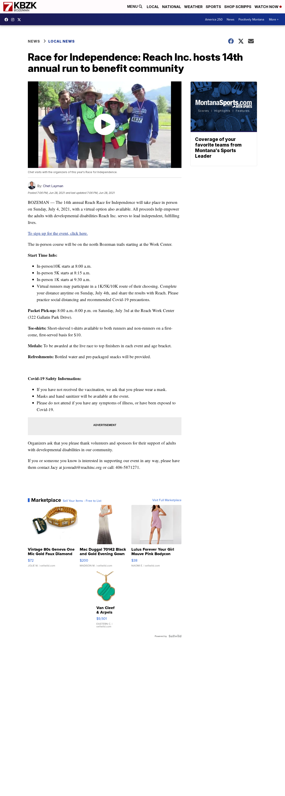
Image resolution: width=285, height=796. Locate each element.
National (171, 6)
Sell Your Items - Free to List (82, 500)
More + (274, 19)
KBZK (20, 19)
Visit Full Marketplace (166, 500)
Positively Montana (251, 19)
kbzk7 (7, 19)
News (230, 19)
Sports (213, 6)
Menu (133, 6)
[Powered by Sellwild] (175, 636)
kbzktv (13, 19)
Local (153, 6)
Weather (193, 6)
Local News (61, 41)
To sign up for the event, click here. (58, 233)
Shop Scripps (237, 6)
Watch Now (266, 6)
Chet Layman (53, 186)
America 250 (214, 19)
